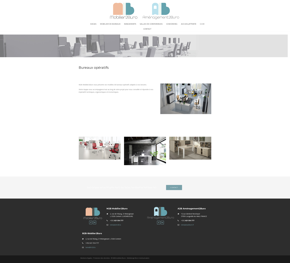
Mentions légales (86, 258)
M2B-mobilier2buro (119, 258)
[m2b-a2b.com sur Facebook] (90, 222)
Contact (147, 29)
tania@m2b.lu (90, 247)
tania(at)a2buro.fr (187, 225)
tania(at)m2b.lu (115, 225)
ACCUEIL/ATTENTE (188, 24)
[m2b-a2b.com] (145, 11)
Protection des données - (102, 258)
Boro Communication (142, 258)
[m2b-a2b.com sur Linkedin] (94, 222)
